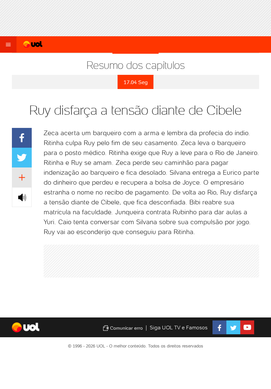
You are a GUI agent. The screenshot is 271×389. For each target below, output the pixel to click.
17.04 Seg (136, 82)
